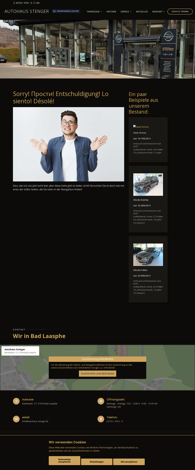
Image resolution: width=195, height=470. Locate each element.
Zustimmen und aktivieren (97, 373)
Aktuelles (142, 11)
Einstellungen (97, 462)
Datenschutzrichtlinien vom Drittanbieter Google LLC (77, 367)
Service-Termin (180, 11)
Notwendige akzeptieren (64, 460)
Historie (111, 11)
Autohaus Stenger (27, 11)
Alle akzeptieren (129, 462)
